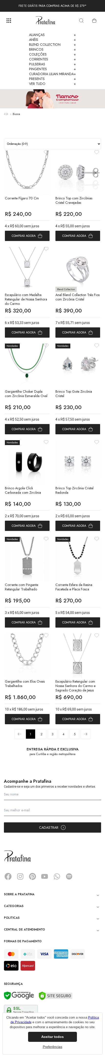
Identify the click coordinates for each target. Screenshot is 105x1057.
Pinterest (32, 876)
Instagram (20, 876)
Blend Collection (52, 44)
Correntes (52, 59)
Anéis (52, 39)
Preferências (52, 1047)
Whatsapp (57, 876)
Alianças (52, 34)
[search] (81, 20)
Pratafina (45, 20)
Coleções (52, 54)
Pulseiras (52, 64)
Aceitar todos (52, 1037)
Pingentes (52, 69)
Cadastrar (48, 827)
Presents (52, 78)
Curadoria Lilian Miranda (52, 73)
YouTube (45, 876)
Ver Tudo (52, 83)
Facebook (8, 876)
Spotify (69, 876)
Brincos (52, 49)
